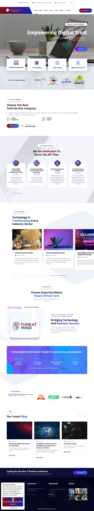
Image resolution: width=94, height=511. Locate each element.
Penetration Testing (70, 444)
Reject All (18, 499)
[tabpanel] (16, 176)
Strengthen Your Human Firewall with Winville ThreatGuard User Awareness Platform (46, 446)
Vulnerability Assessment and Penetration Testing (56, 254)
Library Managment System (24, 253)
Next (85, 193)
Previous (8, 193)
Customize (7, 499)
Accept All (12, 504)
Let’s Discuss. (62, 368)
